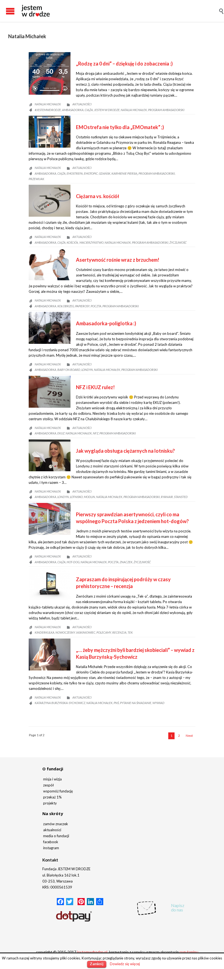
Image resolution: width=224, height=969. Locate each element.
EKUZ (60, 433)
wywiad (158, 703)
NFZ (95, 433)
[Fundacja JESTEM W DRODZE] (35, 11)
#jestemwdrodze (48, 110)
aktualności (52, 830)
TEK (130, 632)
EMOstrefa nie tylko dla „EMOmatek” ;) (120, 127)
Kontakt (50, 859)
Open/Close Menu (5, 11)
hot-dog (73, 562)
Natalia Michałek (27, 36)
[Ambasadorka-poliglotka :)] (49, 328)
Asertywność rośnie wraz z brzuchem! (117, 260)
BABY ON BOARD (68, 369)
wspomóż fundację (58, 791)
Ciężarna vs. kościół (97, 196)
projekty (50, 803)
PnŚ (116, 703)
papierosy (82, 306)
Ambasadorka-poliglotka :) (106, 323)
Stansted (181, 497)
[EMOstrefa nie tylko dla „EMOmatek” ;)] (49, 132)
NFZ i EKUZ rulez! (95, 387)
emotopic (91, 173)
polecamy (103, 632)
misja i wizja (52, 779)
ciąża (89, 110)
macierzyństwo (91, 242)
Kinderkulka (44, 632)
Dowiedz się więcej (125, 964)
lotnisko (76, 497)
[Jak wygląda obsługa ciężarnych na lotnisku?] (49, 455)
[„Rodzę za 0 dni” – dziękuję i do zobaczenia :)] (49, 73)
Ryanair (167, 497)
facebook (50, 842)
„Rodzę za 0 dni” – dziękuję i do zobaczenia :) (124, 64)
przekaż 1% (52, 797)
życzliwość (178, 242)
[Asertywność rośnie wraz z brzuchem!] (49, 264)
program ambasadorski (166, 110)
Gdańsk (104, 173)
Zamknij (97, 964)
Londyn (87, 369)
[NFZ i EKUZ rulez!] (49, 392)
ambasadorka (73, 110)
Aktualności (82, 104)
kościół (72, 242)
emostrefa (75, 173)
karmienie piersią (124, 173)
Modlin (89, 497)
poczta (96, 306)
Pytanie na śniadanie (135, 703)
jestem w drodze (107, 110)
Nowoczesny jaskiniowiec (75, 632)
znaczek (126, 562)
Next (189, 736)
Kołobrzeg (65, 306)
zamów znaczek (55, 824)
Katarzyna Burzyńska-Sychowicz (60, 703)
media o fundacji (56, 836)
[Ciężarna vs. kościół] (49, 201)
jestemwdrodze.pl (92, 952)
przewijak (36, 179)
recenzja (119, 632)
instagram (51, 848)
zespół (48, 785)
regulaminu (188, 952)
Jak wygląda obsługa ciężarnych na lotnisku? (125, 451)
